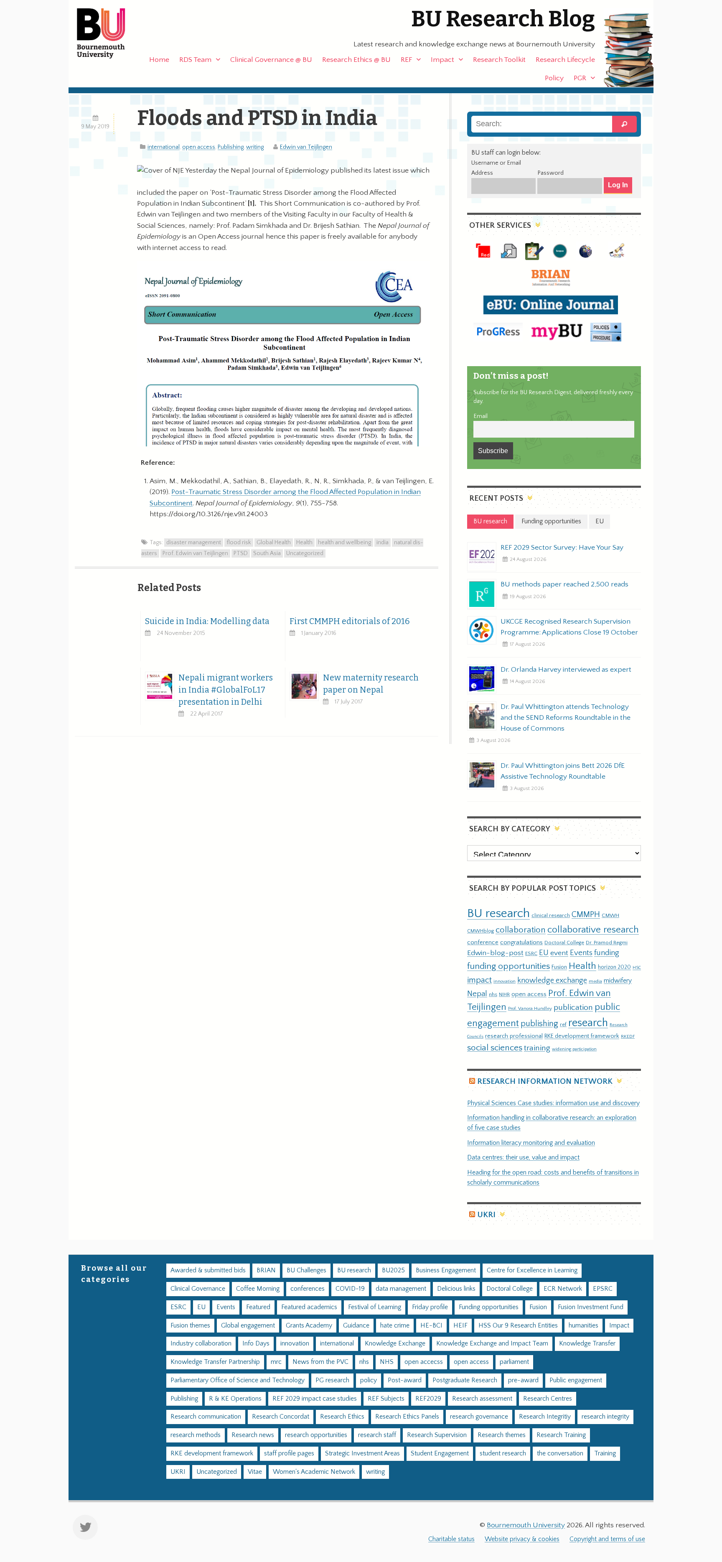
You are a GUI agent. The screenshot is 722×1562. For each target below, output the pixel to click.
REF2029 (428, 1398)
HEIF (460, 1325)
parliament (514, 1362)
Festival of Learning (374, 1307)
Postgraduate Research (464, 1380)
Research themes (502, 1435)
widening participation (574, 1049)
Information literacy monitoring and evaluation (531, 1143)
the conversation (560, 1453)
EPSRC (603, 1288)
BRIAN (266, 1270)
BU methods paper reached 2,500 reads (564, 584)
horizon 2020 (614, 967)
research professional (514, 1036)
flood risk (238, 542)
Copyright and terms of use (607, 1539)
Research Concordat (280, 1416)
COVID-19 (350, 1288)
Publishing (231, 147)
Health (304, 542)
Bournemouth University (108, 33)
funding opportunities (508, 966)
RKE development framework (581, 1036)
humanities (583, 1325)
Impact (442, 60)
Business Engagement (446, 1270)
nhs (493, 994)
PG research (332, 1380)
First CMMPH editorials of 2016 (349, 621)
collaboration (521, 930)
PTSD (241, 553)
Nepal (477, 993)
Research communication (205, 1416)
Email (480, 416)
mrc (276, 1362)
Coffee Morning (258, 1288)
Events (581, 952)
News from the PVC (320, 1362)
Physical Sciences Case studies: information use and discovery (553, 1103)
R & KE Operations (235, 1398)
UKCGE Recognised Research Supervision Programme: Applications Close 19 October (569, 627)
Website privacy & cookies (522, 1539)
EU (544, 952)
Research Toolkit (499, 60)
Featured (258, 1307)
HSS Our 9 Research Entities (518, 1325)
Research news (252, 1435)
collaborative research (593, 930)
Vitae (255, 1471)
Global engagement (248, 1325)
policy (368, 1380)
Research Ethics (342, 1416)
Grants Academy (309, 1325)
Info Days (255, 1343)
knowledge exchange (552, 980)
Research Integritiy (545, 1416)
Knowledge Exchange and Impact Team (492, 1343)
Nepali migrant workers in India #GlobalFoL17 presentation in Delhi (225, 690)
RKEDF (628, 1036)
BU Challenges (306, 1270)
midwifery (618, 980)
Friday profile (430, 1307)
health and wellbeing (344, 542)
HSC (637, 967)
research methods (195, 1435)
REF (406, 60)
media (595, 981)
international (163, 147)
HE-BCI (431, 1325)
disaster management (193, 542)
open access (198, 147)
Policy (554, 78)
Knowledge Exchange (395, 1343)
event (559, 953)
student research (503, 1453)
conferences (307, 1288)
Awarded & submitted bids (208, 1270)
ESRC (531, 953)
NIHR (504, 994)
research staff (377, 1435)
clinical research (550, 915)
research (588, 1023)
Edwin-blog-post (495, 953)
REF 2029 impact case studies (314, 1398)
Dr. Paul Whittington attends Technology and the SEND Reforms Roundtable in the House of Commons (565, 718)
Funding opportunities (489, 1307)
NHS (387, 1362)
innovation (504, 981)
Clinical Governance (197, 1288)
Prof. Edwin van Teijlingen (195, 553)
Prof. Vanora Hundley (530, 1008)
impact (479, 980)
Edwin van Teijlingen (306, 147)
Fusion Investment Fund (590, 1307)
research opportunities (316, 1435)
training (537, 1047)
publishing (539, 1023)
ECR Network (563, 1288)
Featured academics (309, 1307)
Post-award (405, 1380)
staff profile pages (289, 1453)
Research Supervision (437, 1435)
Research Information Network (545, 1081)
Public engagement (575, 1380)
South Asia (267, 553)
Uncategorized (304, 553)
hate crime (394, 1325)
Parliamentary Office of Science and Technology (237, 1380)
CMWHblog (480, 931)
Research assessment (482, 1398)
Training (605, 1453)
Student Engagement (440, 1453)
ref (563, 1024)
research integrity (605, 1416)
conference (482, 942)
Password (550, 173)
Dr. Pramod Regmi (607, 942)
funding (606, 952)
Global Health (274, 542)
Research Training (561, 1435)
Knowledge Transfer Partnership (215, 1362)
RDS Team (195, 60)
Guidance (356, 1325)
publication (573, 1007)
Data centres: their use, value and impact (523, 1157)
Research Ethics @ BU (356, 60)
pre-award (523, 1380)
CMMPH (586, 914)
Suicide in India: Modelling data (207, 621)
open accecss (423, 1362)
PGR (580, 78)
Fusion (559, 967)
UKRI (486, 1214)
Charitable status (451, 1539)
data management (401, 1288)
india (382, 542)
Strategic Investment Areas (362, 1453)
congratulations (521, 942)
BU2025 (393, 1270)
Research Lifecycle (565, 60)
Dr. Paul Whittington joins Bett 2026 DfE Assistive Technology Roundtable (563, 771)
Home (159, 60)
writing (255, 147)
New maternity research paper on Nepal (371, 684)
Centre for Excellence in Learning (532, 1270)
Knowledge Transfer (587, 1343)
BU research (498, 913)
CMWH (610, 915)
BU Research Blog (503, 19)
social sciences (494, 1047)
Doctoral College (564, 942)
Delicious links (456, 1288)
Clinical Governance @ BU (271, 60)
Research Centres (547, 1398)
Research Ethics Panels (407, 1416)
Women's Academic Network (314, 1471)
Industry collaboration (200, 1343)
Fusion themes (190, 1325)
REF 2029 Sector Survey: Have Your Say (562, 547)
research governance (479, 1416)
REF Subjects (386, 1398)
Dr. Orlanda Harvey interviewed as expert (566, 669)
